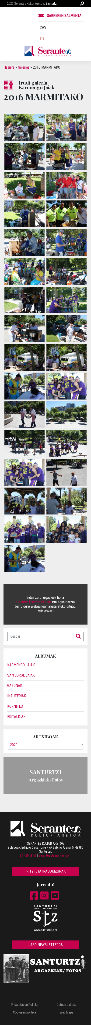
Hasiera (9, 67)
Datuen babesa (67, 1004)
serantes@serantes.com (33, 602)
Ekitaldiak (16, 716)
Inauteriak (16, 696)
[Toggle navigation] (77, 52)
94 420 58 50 (28, 855)
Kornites (15, 706)
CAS (43, 27)
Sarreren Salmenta (64, 15)
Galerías (23, 67)
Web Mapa (67, 1012)
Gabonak (14, 685)
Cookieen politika (24, 1012)
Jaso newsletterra (45, 945)
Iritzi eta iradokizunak (45, 871)
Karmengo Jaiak (21, 665)
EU (42, 39)
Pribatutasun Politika (24, 1004)
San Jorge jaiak (21, 675)
